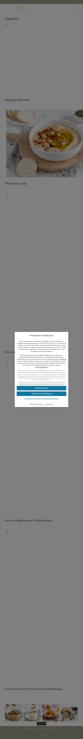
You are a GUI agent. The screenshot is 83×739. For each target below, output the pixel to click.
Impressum (49, 404)
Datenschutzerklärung (41, 367)
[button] (41, 388)
